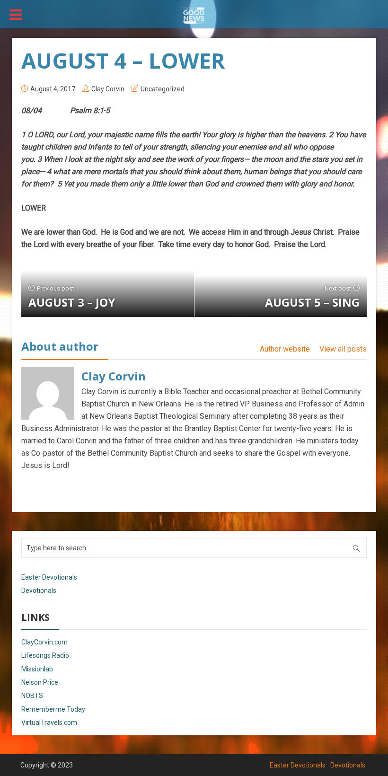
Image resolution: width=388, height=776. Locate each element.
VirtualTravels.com (49, 722)
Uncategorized (163, 89)
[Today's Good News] (194, 14)
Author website (285, 348)
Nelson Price (39, 682)
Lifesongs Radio (45, 655)
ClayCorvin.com (44, 642)
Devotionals (38, 590)
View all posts (343, 348)
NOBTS (32, 695)
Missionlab (37, 669)
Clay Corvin (107, 89)
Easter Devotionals (49, 577)
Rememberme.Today (53, 709)
